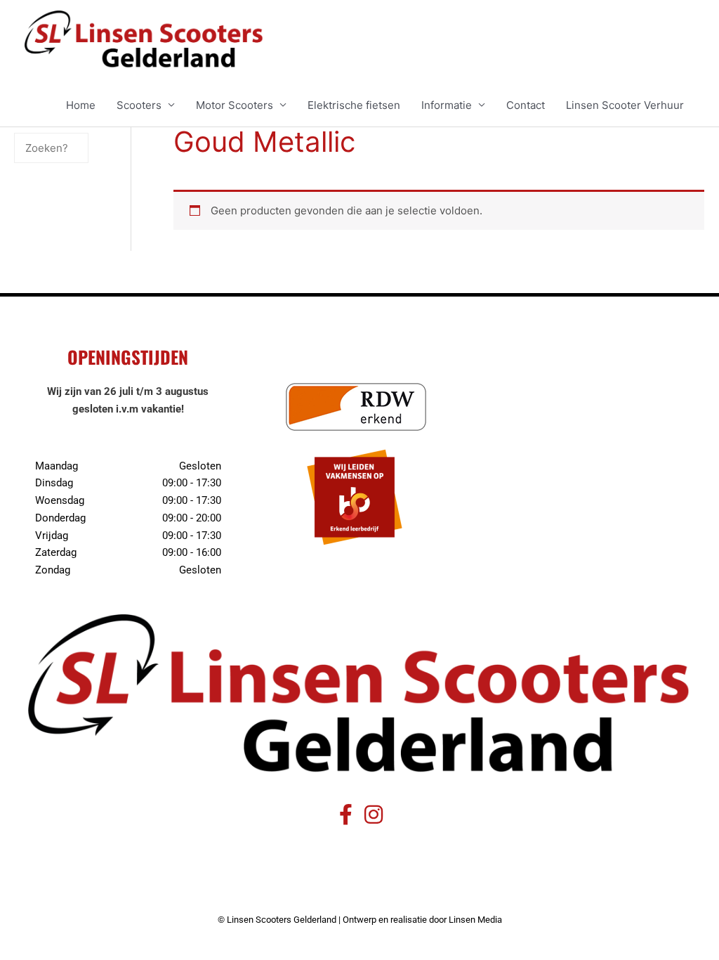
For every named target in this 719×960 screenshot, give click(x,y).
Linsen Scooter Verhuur (625, 105)
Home (80, 105)
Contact (525, 105)
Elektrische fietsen (354, 105)
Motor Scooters (234, 105)
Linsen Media (475, 919)
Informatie (446, 105)
